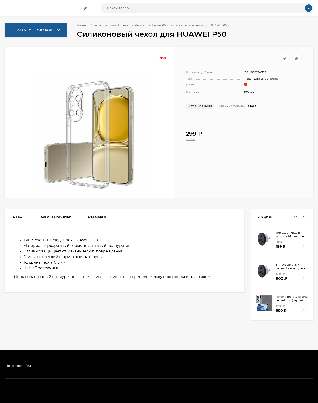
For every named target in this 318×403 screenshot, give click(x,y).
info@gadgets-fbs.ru (19, 365)
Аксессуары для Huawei (111, 25)
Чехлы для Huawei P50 (151, 25)
